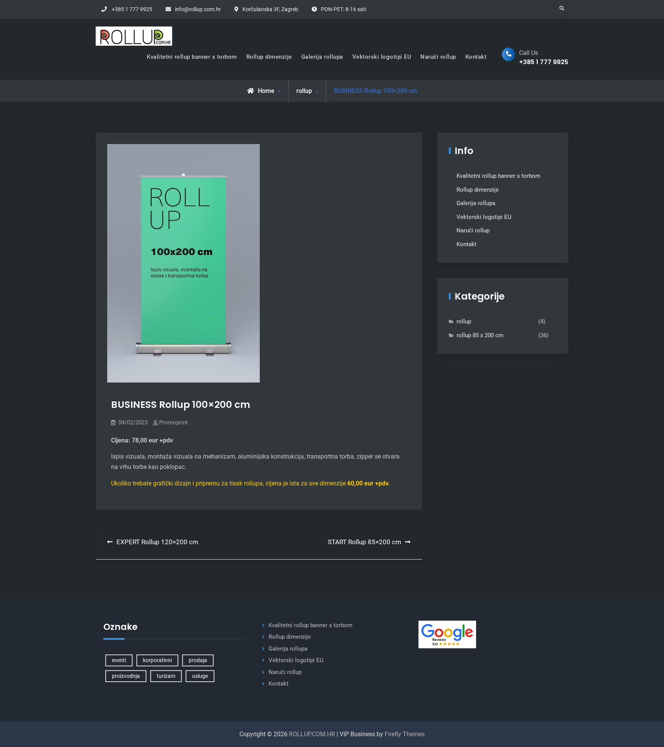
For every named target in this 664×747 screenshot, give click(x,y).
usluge (200, 676)
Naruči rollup (438, 56)
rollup (304, 90)
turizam (166, 676)
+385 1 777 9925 (132, 9)
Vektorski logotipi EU (382, 56)
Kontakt (476, 56)
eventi (119, 660)
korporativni (157, 660)
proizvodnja (126, 676)
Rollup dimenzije (269, 56)
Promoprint (173, 422)
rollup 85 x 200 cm (479, 335)
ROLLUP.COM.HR (312, 734)
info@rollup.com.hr (198, 9)
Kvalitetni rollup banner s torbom (192, 56)
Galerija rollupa (322, 56)
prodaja (198, 660)
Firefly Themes (405, 734)
